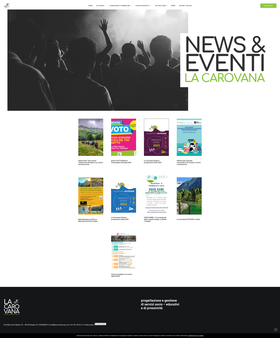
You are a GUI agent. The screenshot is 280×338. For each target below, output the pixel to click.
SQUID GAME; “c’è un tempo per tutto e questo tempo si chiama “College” (155, 219)
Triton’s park (160, 6)
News (173, 6)
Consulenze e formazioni (119, 6)
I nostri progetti (142, 6)
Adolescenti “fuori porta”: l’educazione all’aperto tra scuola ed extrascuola (90, 162)
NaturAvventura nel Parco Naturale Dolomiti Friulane (87, 220)
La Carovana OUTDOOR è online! (188, 219)
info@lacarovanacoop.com (60, 325)
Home (90, 6)
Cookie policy (89, 325)
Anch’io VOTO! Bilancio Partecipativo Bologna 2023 (121, 161)
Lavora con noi (185, 6)
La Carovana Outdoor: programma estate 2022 (120, 218)
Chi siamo (100, 6)
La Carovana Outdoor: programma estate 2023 (152, 161)
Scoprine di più (192, 335)
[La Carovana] (7, 5)
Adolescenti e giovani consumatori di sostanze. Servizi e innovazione (189, 162)
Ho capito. (201, 335)
